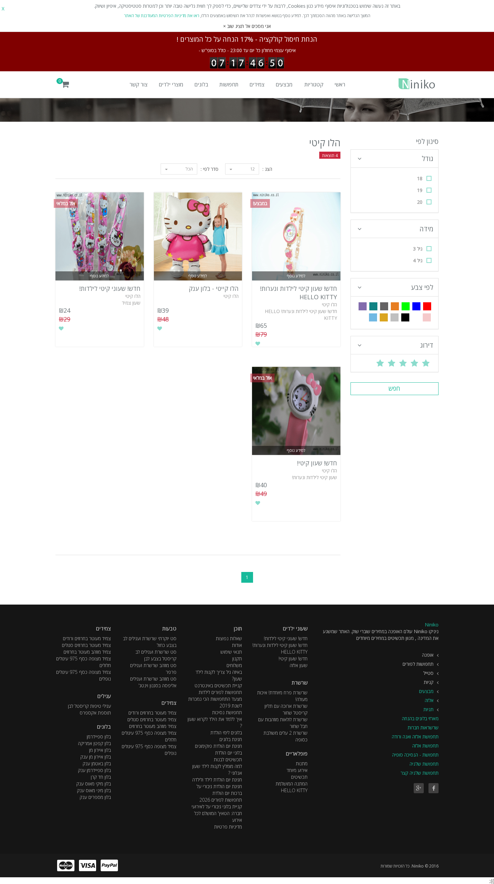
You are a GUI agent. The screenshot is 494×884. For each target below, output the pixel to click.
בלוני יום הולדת (228, 753)
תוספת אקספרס (95, 712)
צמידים (256, 84)
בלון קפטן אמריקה (94, 743)
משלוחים (234, 665)
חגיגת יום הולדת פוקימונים (218, 746)
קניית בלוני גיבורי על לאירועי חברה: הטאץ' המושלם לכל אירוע (217, 813)
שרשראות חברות (423, 727)
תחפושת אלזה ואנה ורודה (415, 736)
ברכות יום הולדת (227, 793)
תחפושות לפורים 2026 (220, 800)
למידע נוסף (296, 276)
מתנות (301, 763)
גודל (427, 158)
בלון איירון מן (100, 750)
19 (419, 190)
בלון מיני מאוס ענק (94, 790)
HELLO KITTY (294, 790)
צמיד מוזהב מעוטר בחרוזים (152, 726)
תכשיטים (299, 777)
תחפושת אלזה (425, 745)
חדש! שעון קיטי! (317, 463)
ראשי (339, 84)
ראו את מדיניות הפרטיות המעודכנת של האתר (161, 15)
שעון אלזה (298, 665)
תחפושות (228, 84)
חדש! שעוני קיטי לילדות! (109, 288)
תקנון (237, 658)
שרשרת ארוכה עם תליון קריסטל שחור (285, 709)
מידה (426, 228)
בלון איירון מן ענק (95, 757)
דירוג (426, 345)
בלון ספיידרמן (99, 736)
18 (419, 178)
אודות (237, 645)
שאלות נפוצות (229, 638)
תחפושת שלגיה (424, 764)
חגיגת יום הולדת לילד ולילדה (217, 779)
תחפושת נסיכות (227, 712)
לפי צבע (422, 287)
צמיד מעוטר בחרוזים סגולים (151, 719)
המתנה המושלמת (291, 783)
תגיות (428, 709)
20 (419, 202)
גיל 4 (417, 260)
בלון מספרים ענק (95, 797)
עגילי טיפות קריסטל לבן (89, 706)
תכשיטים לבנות (228, 759)
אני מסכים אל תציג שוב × (247, 26)
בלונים (201, 84)
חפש (394, 388)
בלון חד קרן (101, 777)
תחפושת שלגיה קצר (420, 773)
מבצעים (284, 84)
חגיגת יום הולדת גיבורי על (219, 786)
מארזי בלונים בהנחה (420, 718)
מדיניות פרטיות (228, 826)
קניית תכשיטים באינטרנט (218, 685)
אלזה (429, 700)
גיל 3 (417, 248)
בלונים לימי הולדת (226, 732)
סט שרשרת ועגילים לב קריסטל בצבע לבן (155, 655)
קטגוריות (313, 84)
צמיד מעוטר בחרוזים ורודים (152, 712)
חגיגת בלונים (230, 739)
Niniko (432, 624)
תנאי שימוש (231, 652)
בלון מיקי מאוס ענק (93, 783)
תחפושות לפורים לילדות (220, 692)
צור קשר (138, 84)
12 (252, 169)
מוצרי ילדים (171, 84)
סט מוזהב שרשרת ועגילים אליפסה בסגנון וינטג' (153, 682)
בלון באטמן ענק (97, 763)
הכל (188, 169)
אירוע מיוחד (297, 770)
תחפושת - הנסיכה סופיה (415, 755)
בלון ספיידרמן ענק (94, 770)
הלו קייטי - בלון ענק (214, 288)
